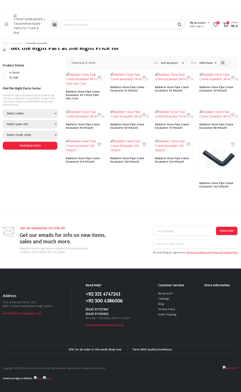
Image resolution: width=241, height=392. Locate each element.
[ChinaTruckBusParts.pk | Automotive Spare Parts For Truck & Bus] (29, 24)
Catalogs (163, 298)
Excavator (18, 43)
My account (165, 293)
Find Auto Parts (30, 145)
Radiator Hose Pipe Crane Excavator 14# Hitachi (216, 184)
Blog (161, 304)
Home (6, 43)
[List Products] (230, 63)
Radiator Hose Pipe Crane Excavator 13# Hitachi (172, 160)
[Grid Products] (223, 63)
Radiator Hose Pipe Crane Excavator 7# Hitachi (172, 126)
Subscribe (226, 230)
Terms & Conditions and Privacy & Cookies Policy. (212, 252)
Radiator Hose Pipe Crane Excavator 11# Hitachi (83, 160)
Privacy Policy (166, 309)
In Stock (14, 72)
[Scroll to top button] (232, 383)
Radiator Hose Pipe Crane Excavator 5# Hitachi (83, 126)
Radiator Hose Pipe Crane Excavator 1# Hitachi (127, 88)
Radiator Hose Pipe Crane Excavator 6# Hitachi (127, 126)
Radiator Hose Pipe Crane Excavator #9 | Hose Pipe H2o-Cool (83, 95)
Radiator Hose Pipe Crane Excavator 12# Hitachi (127, 160)
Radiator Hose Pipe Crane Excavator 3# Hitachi (216, 88)
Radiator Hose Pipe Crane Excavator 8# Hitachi (216, 126)
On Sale (13, 77)
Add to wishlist (99, 77)
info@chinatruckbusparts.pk (22, 313)
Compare (101, 85)
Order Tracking (167, 314)
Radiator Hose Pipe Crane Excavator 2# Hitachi (172, 88)
